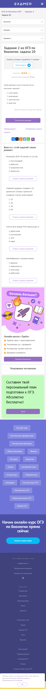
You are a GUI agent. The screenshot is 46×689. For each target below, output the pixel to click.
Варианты (23, 640)
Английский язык (29, 467)
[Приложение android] (23, 578)
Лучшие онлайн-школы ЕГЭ (23, 669)
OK (22, 684)
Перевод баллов (23, 654)
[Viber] (33, 139)
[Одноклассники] (20, 139)
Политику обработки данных (19, 678)
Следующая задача (33, 129)
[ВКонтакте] (13, 139)
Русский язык (22, 428)
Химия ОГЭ (22, 506)
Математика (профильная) (21, 435)
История (13, 459)
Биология (30, 459)
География (10, 482)
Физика (33, 451)
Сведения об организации (23, 573)
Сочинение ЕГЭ (23, 659)
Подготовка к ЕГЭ (23, 620)
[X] (17, 139)
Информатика (31, 474)
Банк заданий (23, 649)
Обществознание (14, 451)
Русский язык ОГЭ (30, 482)
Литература (12, 474)
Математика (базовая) (22, 443)
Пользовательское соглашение (12, 680)
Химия (10, 467)
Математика (23, 596)
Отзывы (23, 664)
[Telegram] (24, 139)
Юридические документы (23, 568)
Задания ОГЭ (23, 630)
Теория (23, 625)
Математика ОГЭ (22, 490)
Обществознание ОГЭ (22, 498)
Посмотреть (21, 65)
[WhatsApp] (28, 139)
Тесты (23, 635)
